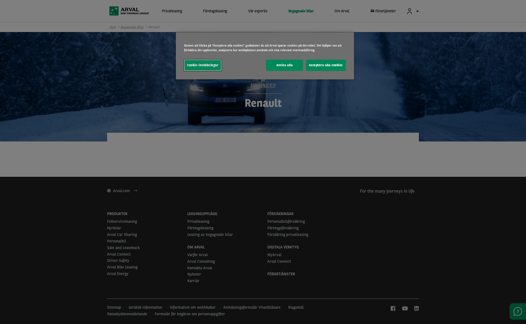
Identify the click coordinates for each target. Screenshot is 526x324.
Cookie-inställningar (202, 65)
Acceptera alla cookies (326, 65)
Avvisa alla (284, 65)
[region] (265, 55)
